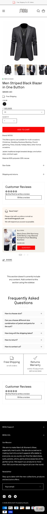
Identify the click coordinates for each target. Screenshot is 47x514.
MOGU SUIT (11, 503)
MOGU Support (8, 427)
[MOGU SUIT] (23, 11)
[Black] (4, 104)
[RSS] (15, 496)
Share (9, 260)
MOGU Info (6, 435)
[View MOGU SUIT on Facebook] (10, 496)
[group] (23, 2)
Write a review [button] (23, 197)
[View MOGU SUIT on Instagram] (4, 496)
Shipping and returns (10, 174)
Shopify (25, 503)
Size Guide (6, 165)
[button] (38, 11)
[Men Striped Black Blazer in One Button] (7, 69)
